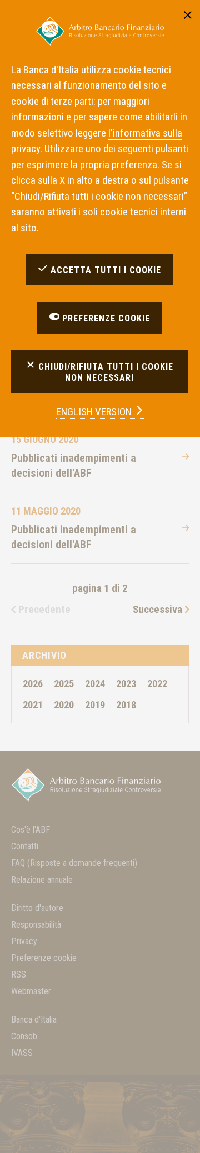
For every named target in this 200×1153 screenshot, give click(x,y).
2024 (95, 683)
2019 (95, 705)
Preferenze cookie (44, 958)
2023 (126, 683)
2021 (33, 705)
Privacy (24, 941)
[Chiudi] (188, 13)
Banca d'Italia (34, 1019)
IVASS (22, 1053)
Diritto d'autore (37, 908)
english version (95, 411)
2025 (64, 683)
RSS (18, 974)
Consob (24, 1036)
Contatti (24, 846)
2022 (157, 683)
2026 (33, 683)
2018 (126, 705)
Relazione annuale (42, 879)
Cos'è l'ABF (30, 829)
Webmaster (31, 991)
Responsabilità (36, 924)
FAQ (74, 863)
